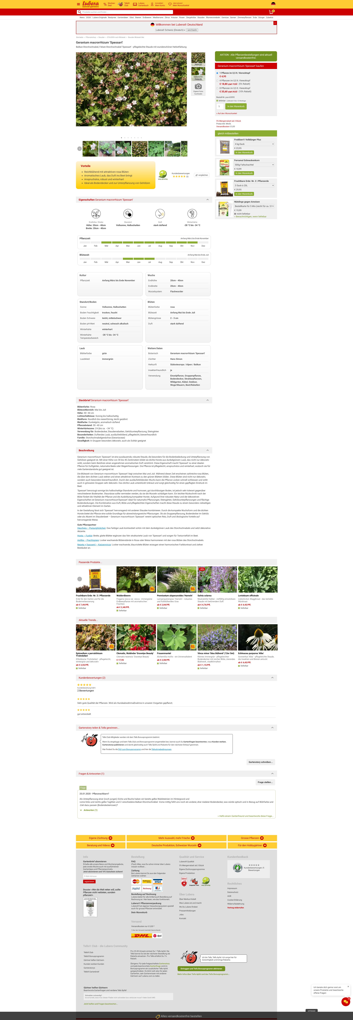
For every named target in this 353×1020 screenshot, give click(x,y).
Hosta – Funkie (84, 535)
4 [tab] (131, 137)
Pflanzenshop (91, 37)
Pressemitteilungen (187, 911)
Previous (79, 148)
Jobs (181, 914)
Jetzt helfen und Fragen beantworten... (101, 1004)
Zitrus (167, 17)
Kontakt (182, 918)
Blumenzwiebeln (213, 17)
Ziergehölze (191, 17)
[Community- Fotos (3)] (198, 73)
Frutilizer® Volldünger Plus (247, 139)
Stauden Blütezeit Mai (136, 37)
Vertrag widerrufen (235, 908)
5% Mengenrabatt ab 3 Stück (228, 121)
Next (183, 148)
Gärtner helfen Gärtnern (94, 960)
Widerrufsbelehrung (235, 904)
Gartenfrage (155, 966)
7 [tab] (141, 137)
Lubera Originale (100, 17)
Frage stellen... (265, 782)
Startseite (79, 37)
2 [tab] (124, 137)
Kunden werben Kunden (94, 964)
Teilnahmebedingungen (161, 749)
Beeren (138, 17)
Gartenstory (164, 963)
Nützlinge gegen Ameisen (247, 201)
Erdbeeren (147, 17)
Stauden (201, 17)
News (82, 17)
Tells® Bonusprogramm (94, 956)
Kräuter (174, 17)
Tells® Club (88, 952)
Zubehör (269, 17)
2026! (88, 17)
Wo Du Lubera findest (188, 907)
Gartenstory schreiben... (261, 762)
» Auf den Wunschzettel (226, 113)
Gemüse (225, 17)
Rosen (182, 17)
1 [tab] (121, 137)
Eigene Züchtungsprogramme (192, 869)
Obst (132, 17)
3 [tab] (128, 137)
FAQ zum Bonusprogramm (129, 749)
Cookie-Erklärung (234, 900)
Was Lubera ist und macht (190, 903)
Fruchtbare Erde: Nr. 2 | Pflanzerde (251, 181)
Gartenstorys (89, 968)
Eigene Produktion (187, 873)
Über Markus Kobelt (187, 899)
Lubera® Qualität (186, 861)
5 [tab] (134, 137)
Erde (255, 17)
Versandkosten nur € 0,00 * (142, 926)
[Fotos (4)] (198, 59)
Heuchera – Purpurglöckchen (91, 528)
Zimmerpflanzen (245, 17)
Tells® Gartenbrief (91, 972)
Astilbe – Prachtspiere (88, 540)
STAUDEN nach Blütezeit (116, 37)
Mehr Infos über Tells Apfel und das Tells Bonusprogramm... (203, 974)
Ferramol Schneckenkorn (247, 160)
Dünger (261, 17)
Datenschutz (232, 892)
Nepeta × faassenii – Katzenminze (94, 544)
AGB (229, 896)
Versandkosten (222, 126)
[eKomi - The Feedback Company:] (238, 867)
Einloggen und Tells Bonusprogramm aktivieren (201, 969)
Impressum (232, 888)
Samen (233, 17)
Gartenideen (123, 17)
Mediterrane (158, 17)
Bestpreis (112, 17)
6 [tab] (138, 137)
